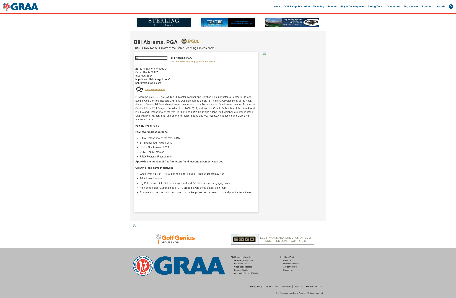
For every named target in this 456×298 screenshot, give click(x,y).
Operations (393, 6)
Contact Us (288, 269)
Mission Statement (291, 263)
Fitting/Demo (376, 6)
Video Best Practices (243, 266)
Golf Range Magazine (297, 6)
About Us (287, 260)
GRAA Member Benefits (241, 257)
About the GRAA (287, 257)
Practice (332, 6)
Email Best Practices (243, 263)
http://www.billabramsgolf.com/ (152, 79)
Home (277, 6)
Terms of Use (272, 286)
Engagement (411, 6)
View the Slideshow (155, 89)
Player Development (352, 6)
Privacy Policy (256, 286)
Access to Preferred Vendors (246, 273)
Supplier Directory (242, 269)
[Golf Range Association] (20, 7)
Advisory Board (290, 266)
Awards (440, 6)
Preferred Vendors (314, 286)
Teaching (318, 6)
